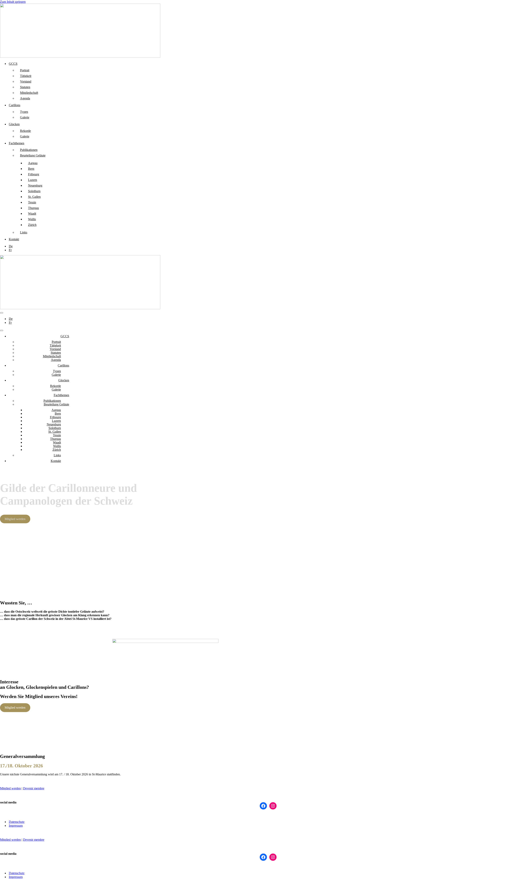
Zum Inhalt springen (13, 1)
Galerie (24, 117)
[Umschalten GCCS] (70, 336)
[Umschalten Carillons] (70, 365)
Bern (31, 168)
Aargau (32, 163)
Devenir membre (33, 788)
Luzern (32, 180)
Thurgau (33, 208)
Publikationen (28, 150)
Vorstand (25, 81)
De (11, 246)
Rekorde (25, 130)
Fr (10, 250)
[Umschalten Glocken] (70, 380)
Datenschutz (16, 821)
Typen (24, 111)
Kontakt (14, 239)
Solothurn (34, 191)
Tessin (32, 202)
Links (23, 232)
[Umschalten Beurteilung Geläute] (70, 404)
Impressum (16, 825)
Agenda (25, 98)
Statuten (25, 87)
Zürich (32, 224)
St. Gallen (34, 196)
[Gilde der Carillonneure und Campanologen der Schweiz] (80, 56)
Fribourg (33, 174)
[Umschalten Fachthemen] (70, 395)
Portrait (24, 70)
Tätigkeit (25, 76)
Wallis (32, 219)
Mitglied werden (15, 519)
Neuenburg (35, 185)
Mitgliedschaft (29, 92)
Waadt (32, 213)
